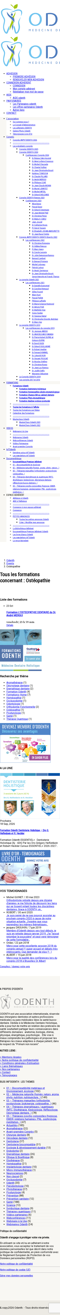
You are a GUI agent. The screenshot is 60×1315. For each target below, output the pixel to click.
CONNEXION (19, 85)
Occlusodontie (14, 700)
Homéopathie (13, 697)
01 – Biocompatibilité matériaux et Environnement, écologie (25, 1090)
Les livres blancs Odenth (23, 534)
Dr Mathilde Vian (38, 310)
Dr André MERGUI (39, 179)
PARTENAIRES (13, 100)
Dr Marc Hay (37, 322)
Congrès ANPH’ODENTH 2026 (25, 140)
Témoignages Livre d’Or (22, 134)
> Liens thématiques (11, 1066)
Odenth (10, 1182)
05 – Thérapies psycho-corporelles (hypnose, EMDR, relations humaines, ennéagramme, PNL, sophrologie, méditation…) (34, 489)
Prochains (5, 820)
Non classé (12, 1176)
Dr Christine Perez (39, 216)
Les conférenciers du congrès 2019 (40, 328)
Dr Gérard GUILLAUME (41, 346)
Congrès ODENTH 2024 (28, 152)
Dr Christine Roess (39, 364)
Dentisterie (12, 1141)
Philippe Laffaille (39, 301)
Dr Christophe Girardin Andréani (45, 319)
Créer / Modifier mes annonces (31, 522)
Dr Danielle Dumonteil (40, 285)
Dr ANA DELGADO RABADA (42, 334)
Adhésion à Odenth (20, 498)
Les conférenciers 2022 (35, 240)
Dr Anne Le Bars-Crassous (42, 161)
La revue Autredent (20, 540)
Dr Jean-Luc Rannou (40, 367)
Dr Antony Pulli (38, 307)
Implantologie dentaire (19, 1166)
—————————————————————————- (31, 143)
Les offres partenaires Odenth (28, 106)
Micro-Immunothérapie (19, 1170)
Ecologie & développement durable (26, 1147)
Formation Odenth (16, 691)
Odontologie (13, 703)
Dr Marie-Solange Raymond (43, 304)
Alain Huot (36, 295)
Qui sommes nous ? (21, 122)
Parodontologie (15, 1186)
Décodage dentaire (17, 1138)
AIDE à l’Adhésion (20, 501)
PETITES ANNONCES (21, 516)
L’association (12, 118)
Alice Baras (36, 204)
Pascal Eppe (37, 207)
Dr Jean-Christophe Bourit (42, 170)
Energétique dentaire (18, 688)
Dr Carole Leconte (39, 252)
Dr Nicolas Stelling (39, 361)
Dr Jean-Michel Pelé (40, 213)
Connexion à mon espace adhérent (27, 507)
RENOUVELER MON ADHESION (28, 79)
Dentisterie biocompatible (21, 1144)
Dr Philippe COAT (39, 182)
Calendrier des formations (23, 413)
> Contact (5, 1072)
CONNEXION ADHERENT (18, 82)
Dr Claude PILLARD (40, 176)
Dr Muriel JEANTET (40, 188)
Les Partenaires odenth (24, 103)
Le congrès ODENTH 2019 (29, 325)
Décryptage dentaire (17, 685)
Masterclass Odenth (21, 419)
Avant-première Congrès (23, 446)
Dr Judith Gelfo (38, 370)
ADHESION (11, 73)
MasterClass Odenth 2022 (29, 425)
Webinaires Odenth (20, 437)
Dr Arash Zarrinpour (40, 270)
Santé (9, 715)
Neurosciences (14, 1173)
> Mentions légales (10, 1057)
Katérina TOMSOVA (40, 173)
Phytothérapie (14, 1189)
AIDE (8, 94)
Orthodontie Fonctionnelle (20, 706)
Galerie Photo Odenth (21, 131)
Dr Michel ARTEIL (39, 191)
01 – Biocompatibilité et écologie (26, 465)
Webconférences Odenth (23, 440)
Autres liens (18, 109)
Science (10, 1205)
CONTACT (11, 113)
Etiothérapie (13, 1160)
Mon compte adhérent (24, 88)
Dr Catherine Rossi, (40, 225)
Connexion (17, 510)
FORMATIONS (12, 382)
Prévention (12, 1195)
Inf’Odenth (11, 449)
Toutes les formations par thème (26, 410)
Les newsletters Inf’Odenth (24, 455)
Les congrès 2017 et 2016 (29, 380)
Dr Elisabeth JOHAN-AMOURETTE (45, 231)
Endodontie (12, 1150)
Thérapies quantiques (18, 1211)
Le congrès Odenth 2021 (29, 279)
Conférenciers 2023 (33, 200)
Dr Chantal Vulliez (39, 167)
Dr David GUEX (38, 343)
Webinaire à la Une (20, 431)
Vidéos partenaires (17, 1214)
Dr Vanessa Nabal (39, 316)
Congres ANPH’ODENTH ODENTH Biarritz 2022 (38, 237)
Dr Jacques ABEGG (40, 331)
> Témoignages (8, 1075)
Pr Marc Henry (38, 249)
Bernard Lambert (39, 258)
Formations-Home (16, 694)
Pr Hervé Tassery (39, 228)
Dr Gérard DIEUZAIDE (40, 194)
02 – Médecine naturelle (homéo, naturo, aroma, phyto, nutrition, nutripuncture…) (32, 1096)
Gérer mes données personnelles (16, 1275)
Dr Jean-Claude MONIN (41, 185)
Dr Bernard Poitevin (40, 261)
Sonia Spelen (37, 313)
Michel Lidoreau (38, 264)
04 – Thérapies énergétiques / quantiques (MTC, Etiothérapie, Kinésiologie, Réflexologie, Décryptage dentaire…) (32, 1109)
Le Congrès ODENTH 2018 (29, 377)
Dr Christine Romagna (41, 243)
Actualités (12, 1125)
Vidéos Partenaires (20, 443)
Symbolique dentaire (17, 1208)
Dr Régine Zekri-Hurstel (41, 158)
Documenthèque (13, 458)
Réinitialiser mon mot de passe (28, 91)
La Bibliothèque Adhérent (23, 528)
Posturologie (13, 712)
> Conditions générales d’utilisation (19, 1063)
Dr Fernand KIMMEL (40, 352)
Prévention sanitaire (17, 1198)
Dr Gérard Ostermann (40, 210)
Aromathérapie (14, 682)
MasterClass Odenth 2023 (29, 422)
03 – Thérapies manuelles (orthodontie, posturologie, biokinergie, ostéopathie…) (28, 1102)
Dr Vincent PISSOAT (40, 358)
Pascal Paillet (37, 298)
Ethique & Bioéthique (18, 1157)
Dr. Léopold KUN (39, 355)
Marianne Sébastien (40, 373)
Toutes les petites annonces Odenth (34, 519)
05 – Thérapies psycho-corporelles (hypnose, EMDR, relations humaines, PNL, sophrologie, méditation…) (31, 1119)
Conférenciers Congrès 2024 (37, 155)
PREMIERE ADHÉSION (24, 76)
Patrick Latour (38, 267)
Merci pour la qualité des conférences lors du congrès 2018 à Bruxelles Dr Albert (31, 959)
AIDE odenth (19, 97)
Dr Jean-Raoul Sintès (40, 234)
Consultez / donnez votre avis (15, 966)
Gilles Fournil (37, 292)
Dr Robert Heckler (39, 349)
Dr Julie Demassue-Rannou (43, 255)
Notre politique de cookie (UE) (15, 1269)
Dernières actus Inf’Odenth (24, 452)
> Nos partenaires (10, 1069)
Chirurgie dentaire (16, 1134)
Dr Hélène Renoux (39, 246)
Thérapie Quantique (17, 719)
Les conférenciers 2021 (35, 282)
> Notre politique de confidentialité (19, 1060)
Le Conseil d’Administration (24, 125)
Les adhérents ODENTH (22, 128)
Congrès (10, 137)
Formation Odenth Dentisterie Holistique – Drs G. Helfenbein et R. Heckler (24, 832)
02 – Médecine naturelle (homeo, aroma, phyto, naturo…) (36, 468)
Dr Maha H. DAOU (39, 219)
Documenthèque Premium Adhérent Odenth (30, 531)
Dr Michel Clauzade (40, 164)
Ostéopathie (13, 709)
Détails (9, 625)
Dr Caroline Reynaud (40, 289)
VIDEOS (9, 428)
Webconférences (16, 1217)
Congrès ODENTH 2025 (28, 149)
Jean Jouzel (37, 222)
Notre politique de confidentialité (16, 1263)
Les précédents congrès (23, 146)
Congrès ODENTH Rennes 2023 (31, 197)
